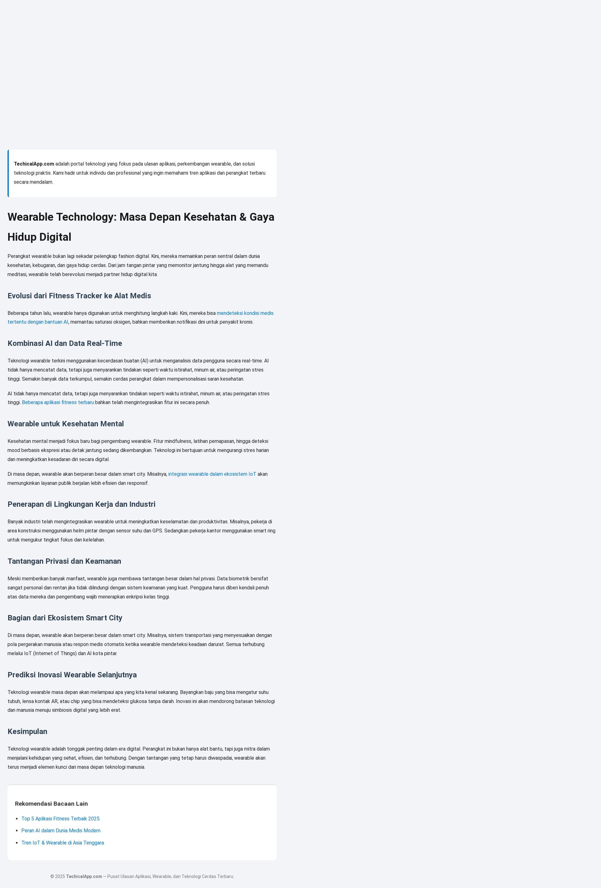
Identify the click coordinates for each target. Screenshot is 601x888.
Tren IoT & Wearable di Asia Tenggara (62, 843)
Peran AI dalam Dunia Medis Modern (60, 831)
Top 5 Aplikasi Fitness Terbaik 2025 (60, 819)
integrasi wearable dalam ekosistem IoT (212, 474)
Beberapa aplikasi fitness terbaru (58, 402)
